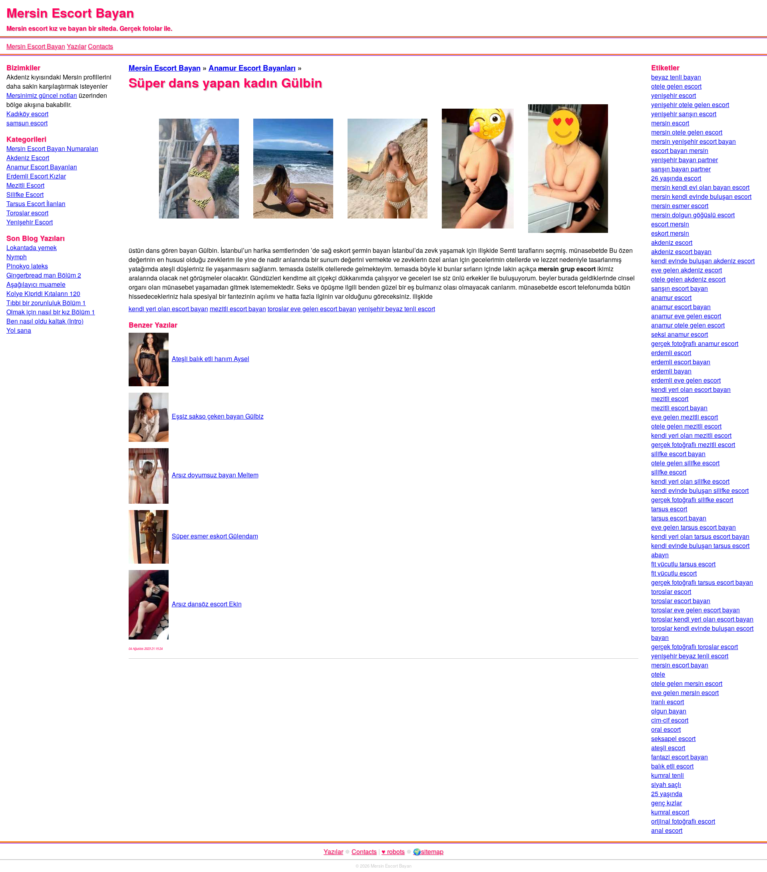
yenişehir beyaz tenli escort (396, 308)
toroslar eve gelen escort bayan (312, 308)
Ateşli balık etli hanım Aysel (210, 358)
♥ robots (393, 851)
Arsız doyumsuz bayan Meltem (215, 474)
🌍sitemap (428, 851)
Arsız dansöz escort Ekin (207, 603)
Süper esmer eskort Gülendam (215, 535)
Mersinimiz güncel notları (41, 95)
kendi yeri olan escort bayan (168, 308)
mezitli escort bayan (238, 308)
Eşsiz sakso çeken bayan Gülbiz (218, 416)
